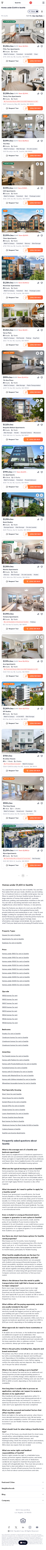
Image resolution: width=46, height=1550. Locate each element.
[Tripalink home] (2, 2)
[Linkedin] (23, 1527)
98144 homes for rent (10, 1023)
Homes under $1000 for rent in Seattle (15, 961)
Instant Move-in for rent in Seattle (14, 1102)
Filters (34, 11)
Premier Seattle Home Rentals (13, 1117)
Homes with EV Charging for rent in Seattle (17, 1072)
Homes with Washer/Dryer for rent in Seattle (18, 1075)
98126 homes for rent (10, 1019)
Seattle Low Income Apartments (13, 1133)
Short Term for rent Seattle (12, 1094)
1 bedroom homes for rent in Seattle (15, 1037)
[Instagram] (30, 1527)
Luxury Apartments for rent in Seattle (15, 1113)
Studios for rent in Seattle (11, 1034)
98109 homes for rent (10, 1007)
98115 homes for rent (9, 1011)
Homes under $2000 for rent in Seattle (16, 977)
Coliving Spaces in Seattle (11, 1129)
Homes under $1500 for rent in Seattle (15, 973)
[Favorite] (41, 46)
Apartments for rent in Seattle (13, 939)
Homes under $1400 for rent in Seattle (15, 969)
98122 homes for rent (9, 1015)
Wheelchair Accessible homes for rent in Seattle (19, 1083)
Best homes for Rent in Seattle (13, 1121)
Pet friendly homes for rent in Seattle (15, 1056)
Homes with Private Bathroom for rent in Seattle (19, 1064)
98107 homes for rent (10, 1003)
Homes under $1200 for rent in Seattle (15, 965)
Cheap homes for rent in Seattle (13, 1110)
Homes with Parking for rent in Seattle (15, 1060)
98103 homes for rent (9, 995)
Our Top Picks (37, 16)
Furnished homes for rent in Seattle (14, 1068)
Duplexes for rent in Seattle (12, 943)
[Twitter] (16, 1527)
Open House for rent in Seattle (13, 1098)
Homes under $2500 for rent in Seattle (16, 981)
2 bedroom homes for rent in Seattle (15, 1041)
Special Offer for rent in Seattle (13, 1106)
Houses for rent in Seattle (11, 935)
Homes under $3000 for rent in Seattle (16, 985)
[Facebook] (9, 1527)
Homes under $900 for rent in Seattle (15, 957)
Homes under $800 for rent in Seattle (15, 954)
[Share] (38, 46)
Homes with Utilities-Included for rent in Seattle (19, 1079)
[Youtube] (37, 1527)
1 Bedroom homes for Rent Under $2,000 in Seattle (20, 1125)
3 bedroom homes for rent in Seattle (15, 1045)
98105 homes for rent (10, 999)
